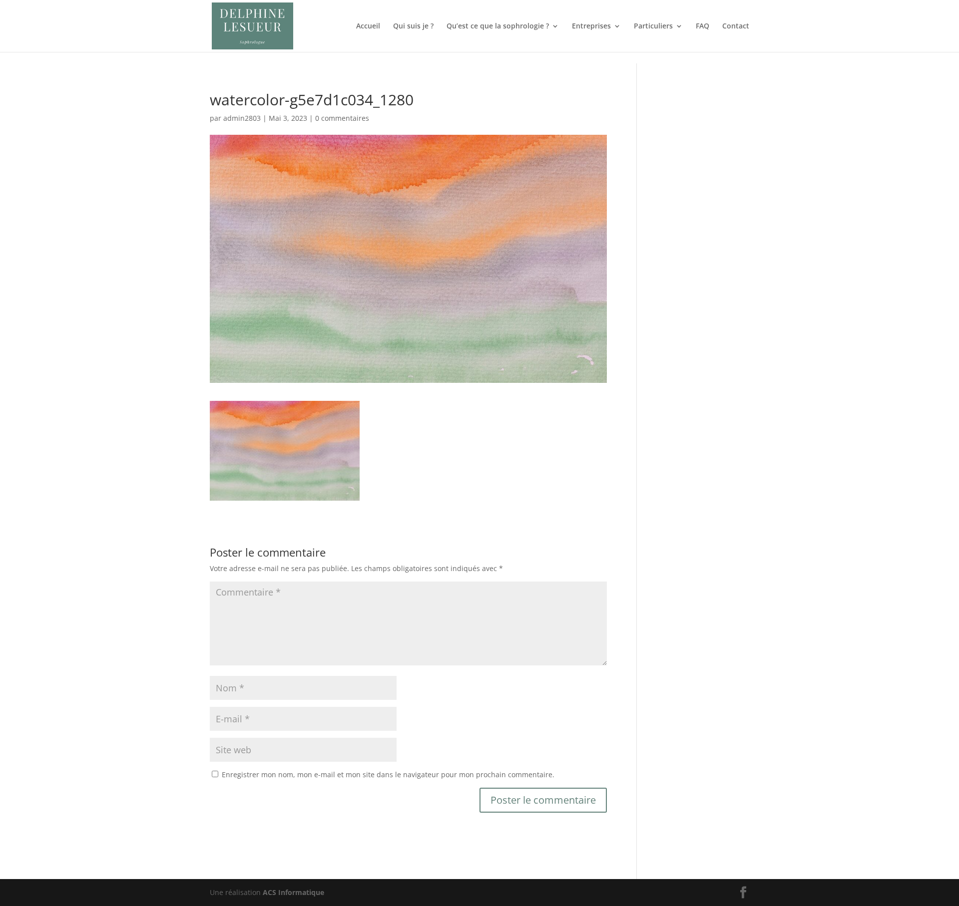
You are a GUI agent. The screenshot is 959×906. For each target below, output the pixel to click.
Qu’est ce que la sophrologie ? (498, 26)
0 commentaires (342, 118)
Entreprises (591, 26)
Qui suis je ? (413, 26)
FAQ (702, 26)
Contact (735, 26)
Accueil (368, 26)
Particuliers (653, 26)
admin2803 (242, 118)
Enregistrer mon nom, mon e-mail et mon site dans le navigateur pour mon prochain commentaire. (388, 774)
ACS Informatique (293, 892)
